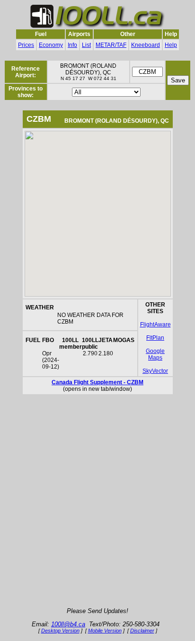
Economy (51, 45)
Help (171, 45)
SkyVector (155, 371)
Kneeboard (145, 45)
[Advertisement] (97, 501)
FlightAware (155, 324)
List (86, 45)
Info (72, 45)
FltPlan (155, 337)
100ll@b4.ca (68, 624)
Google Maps (155, 354)
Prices (26, 45)
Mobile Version (105, 630)
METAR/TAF (111, 45)
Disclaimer (142, 630)
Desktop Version (60, 630)
